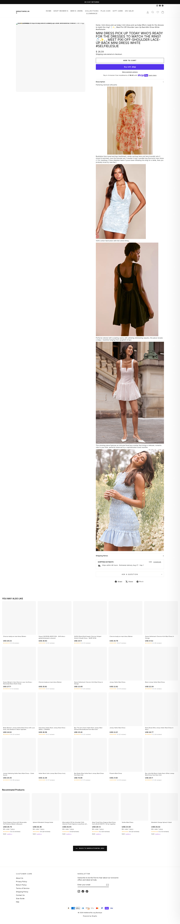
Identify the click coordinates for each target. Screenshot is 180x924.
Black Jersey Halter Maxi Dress (155, 682)
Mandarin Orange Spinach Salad (161, 822)
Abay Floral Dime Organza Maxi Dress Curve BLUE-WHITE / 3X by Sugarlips (104, 823)
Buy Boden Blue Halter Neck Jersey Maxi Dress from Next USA (89, 774)
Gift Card (118, 11)
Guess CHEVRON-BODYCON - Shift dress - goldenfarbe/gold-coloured (52, 637)
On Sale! (129, 11)
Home (48, 11)
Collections (92, 11)
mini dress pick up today (111, 25)
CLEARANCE (91, 13)
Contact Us (20, 895)
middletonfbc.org (22, 12)
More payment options (130, 72)
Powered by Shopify (90, 916)
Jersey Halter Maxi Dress (117, 682)
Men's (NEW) (77, 11)
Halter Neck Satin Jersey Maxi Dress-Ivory (52, 773)
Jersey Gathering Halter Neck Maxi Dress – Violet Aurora (18, 774)
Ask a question (130, 574)
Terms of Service (22, 888)
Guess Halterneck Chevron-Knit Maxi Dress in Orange (159, 637)
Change (157, 562)
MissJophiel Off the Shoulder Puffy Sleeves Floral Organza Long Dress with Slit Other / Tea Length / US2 (74, 823)
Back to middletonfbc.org (91, 848)
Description (100, 82)
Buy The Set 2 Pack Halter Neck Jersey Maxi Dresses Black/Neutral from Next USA (88, 728)
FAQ (17, 902)
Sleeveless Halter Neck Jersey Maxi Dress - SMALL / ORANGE (52, 728)
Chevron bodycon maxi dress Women (14, 636)
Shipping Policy (22, 892)
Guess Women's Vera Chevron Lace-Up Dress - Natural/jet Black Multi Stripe (18, 683)
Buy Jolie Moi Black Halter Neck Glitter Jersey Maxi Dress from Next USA (159, 774)
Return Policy (21, 885)
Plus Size (106, 11)
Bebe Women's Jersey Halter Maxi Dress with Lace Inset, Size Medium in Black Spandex (19, 728)
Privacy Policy (21, 882)
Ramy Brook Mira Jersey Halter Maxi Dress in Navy (159, 728)
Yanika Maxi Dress (127, 822)
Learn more (153, 75)
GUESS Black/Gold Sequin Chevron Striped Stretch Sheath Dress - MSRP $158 (87, 637)
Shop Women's (61, 11)
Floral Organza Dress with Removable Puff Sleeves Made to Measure (15, 823)
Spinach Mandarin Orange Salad (43, 822)
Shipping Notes (102, 556)
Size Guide (20, 898)
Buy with (130, 67)
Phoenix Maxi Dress (116, 773)
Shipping (99, 54)
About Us (19, 878)
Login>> (9, 834)
